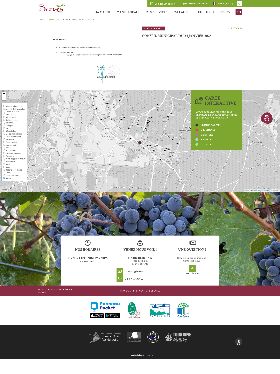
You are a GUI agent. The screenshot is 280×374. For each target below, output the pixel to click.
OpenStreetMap (264, 190)
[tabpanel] (89, 54)
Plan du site (127, 290)
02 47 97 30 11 (134, 278)
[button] (4, 94)
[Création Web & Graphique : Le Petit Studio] (238, 342)
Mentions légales (149, 290)
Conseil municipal (153, 28)
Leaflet (246, 190)
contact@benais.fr (136, 271)
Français (224, 3)
